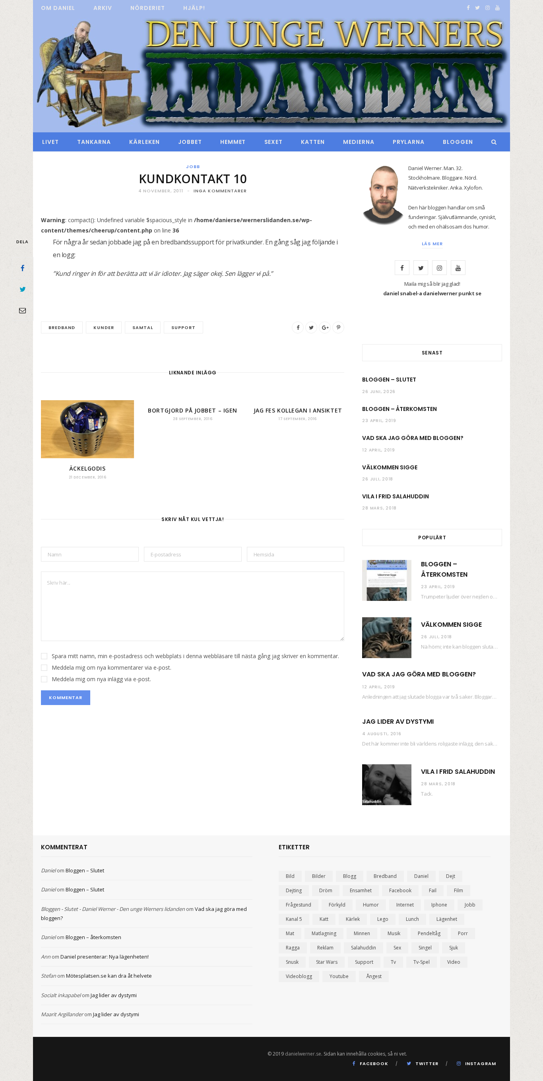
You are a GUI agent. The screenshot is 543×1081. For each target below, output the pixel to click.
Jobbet (190, 142)
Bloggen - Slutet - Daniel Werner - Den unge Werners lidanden (113, 908)
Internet (405, 904)
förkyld (337, 904)
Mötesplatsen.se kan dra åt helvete (109, 975)
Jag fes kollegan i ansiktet (298, 410)
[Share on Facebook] (22, 268)
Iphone (439, 904)
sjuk (453, 947)
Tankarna (94, 142)
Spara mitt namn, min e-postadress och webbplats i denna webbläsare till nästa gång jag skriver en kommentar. (195, 656)
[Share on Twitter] (22, 289)
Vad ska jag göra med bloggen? (412, 438)
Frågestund (298, 904)
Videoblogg (299, 976)
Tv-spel (421, 962)
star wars (326, 962)
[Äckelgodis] (87, 429)
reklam (325, 947)
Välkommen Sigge (389, 467)
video (453, 962)
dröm (325, 890)
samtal (142, 327)
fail (432, 890)
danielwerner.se (303, 1053)
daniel (421, 876)
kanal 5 (294, 919)
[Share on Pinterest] (338, 327)
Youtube (339, 976)
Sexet (273, 142)
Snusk (292, 962)
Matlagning (324, 933)
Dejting (294, 890)
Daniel (48, 870)
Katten (313, 142)
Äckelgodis (88, 468)
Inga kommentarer (220, 191)
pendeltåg (429, 933)
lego (382, 919)
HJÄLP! (194, 8)
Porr (463, 933)
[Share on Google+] (325, 327)
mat (290, 933)
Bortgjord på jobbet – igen (192, 410)
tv (393, 962)
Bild (290, 876)
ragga (293, 947)
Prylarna (409, 142)
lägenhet (446, 919)
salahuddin (363, 947)
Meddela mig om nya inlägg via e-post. (101, 679)
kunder (103, 327)
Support (183, 327)
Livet (50, 142)
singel (425, 947)
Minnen (362, 933)
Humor (371, 904)
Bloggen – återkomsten (399, 409)
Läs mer (432, 243)
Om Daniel (58, 8)
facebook (400, 890)
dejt (450, 876)
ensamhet (361, 890)
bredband (61, 327)
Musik (394, 933)
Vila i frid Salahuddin (395, 496)
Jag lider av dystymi (398, 721)
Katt (324, 919)
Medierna (358, 142)
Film (458, 890)
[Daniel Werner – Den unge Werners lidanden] (271, 74)
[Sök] (492, 141)
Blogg (349, 876)
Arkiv (102, 8)
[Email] (22, 310)
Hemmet (233, 142)
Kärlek (353, 919)
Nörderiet (147, 8)
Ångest (374, 976)
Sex (397, 947)
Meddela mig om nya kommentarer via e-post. (111, 667)
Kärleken (144, 142)
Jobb (193, 166)
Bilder (319, 876)
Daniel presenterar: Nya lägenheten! (104, 956)
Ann (45, 956)
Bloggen (458, 142)
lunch (412, 919)
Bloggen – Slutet (389, 380)
